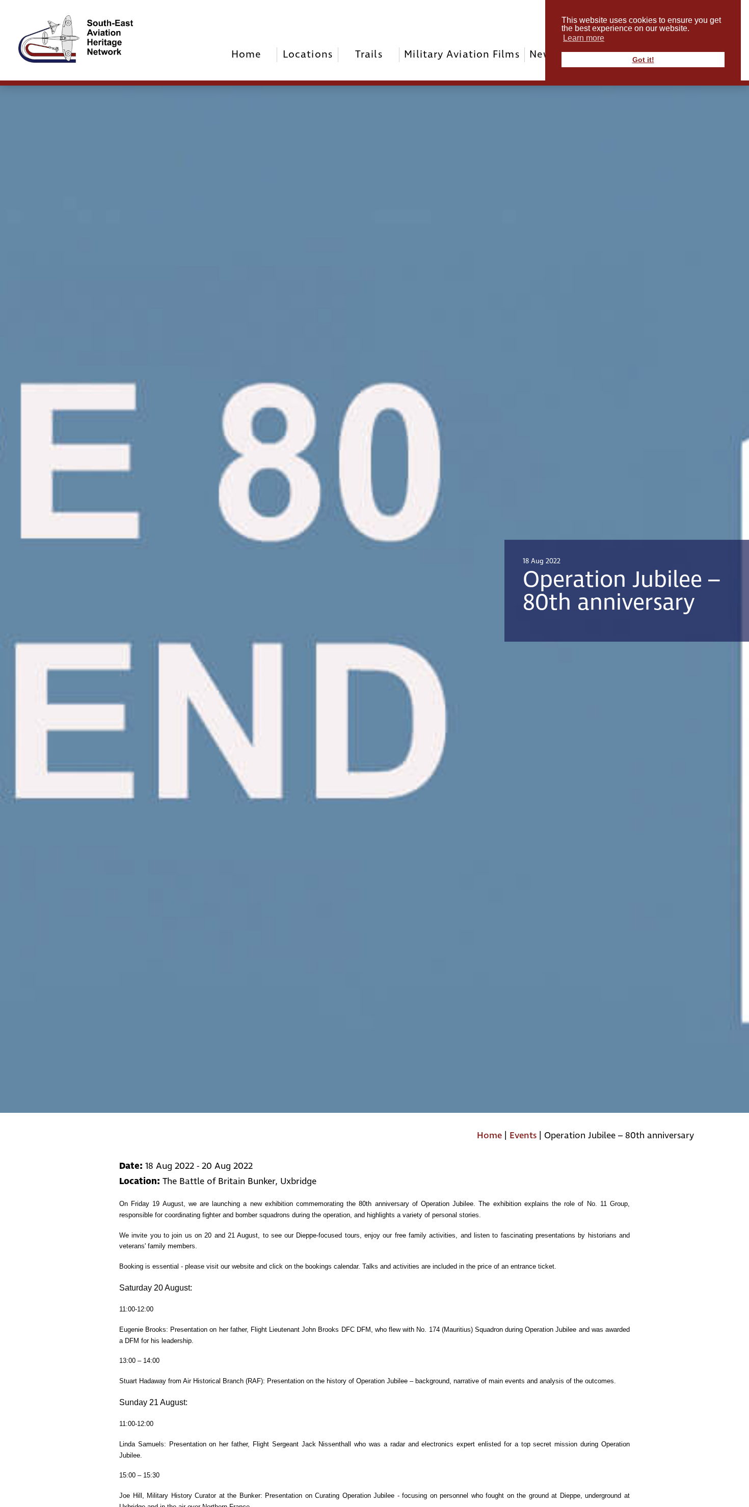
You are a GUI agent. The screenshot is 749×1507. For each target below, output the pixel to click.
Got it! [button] (643, 60)
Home (246, 54)
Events (523, 1135)
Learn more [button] (583, 38)
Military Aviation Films (461, 54)
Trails (369, 54)
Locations (308, 54)
